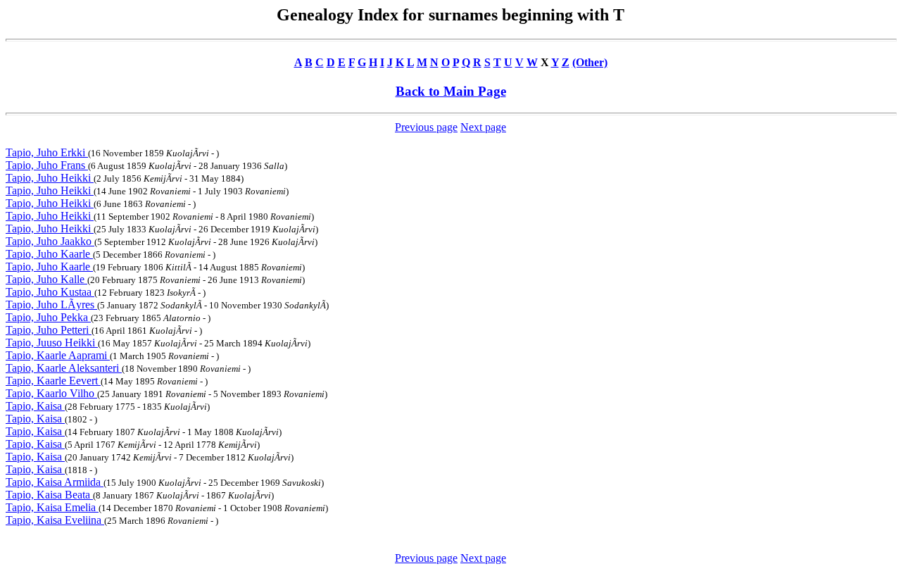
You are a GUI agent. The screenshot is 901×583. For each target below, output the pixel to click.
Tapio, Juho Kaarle (49, 254)
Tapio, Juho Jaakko (50, 241)
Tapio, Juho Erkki (47, 152)
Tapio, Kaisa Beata (49, 495)
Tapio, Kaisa (35, 406)
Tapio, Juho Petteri (49, 330)
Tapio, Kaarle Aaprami (58, 355)
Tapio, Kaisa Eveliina (55, 520)
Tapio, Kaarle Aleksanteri (64, 368)
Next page (483, 127)
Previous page (426, 127)
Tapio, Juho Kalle (46, 279)
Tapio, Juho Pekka (48, 317)
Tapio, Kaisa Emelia (52, 507)
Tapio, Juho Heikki (50, 178)
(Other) (589, 62)
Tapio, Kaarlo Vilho (51, 393)
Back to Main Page (451, 91)
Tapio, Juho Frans (47, 165)
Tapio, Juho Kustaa (50, 292)
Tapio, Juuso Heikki (52, 343)
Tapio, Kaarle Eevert (53, 381)
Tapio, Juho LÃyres (51, 305)
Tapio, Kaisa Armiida (54, 482)
